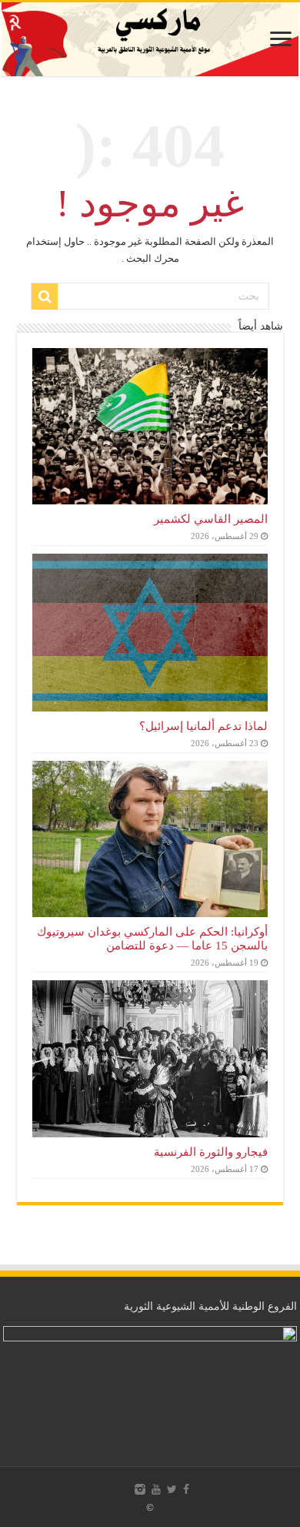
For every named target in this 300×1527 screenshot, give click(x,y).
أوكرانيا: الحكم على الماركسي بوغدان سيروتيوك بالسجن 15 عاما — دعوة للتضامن (152, 938)
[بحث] (45, 296)
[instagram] (140, 1489)
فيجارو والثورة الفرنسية (211, 1151)
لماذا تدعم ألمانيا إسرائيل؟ (203, 725)
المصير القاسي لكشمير (211, 518)
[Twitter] (171, 1489)
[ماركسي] (150, 39)
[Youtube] (156, 1489)
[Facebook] (186, 1489)
